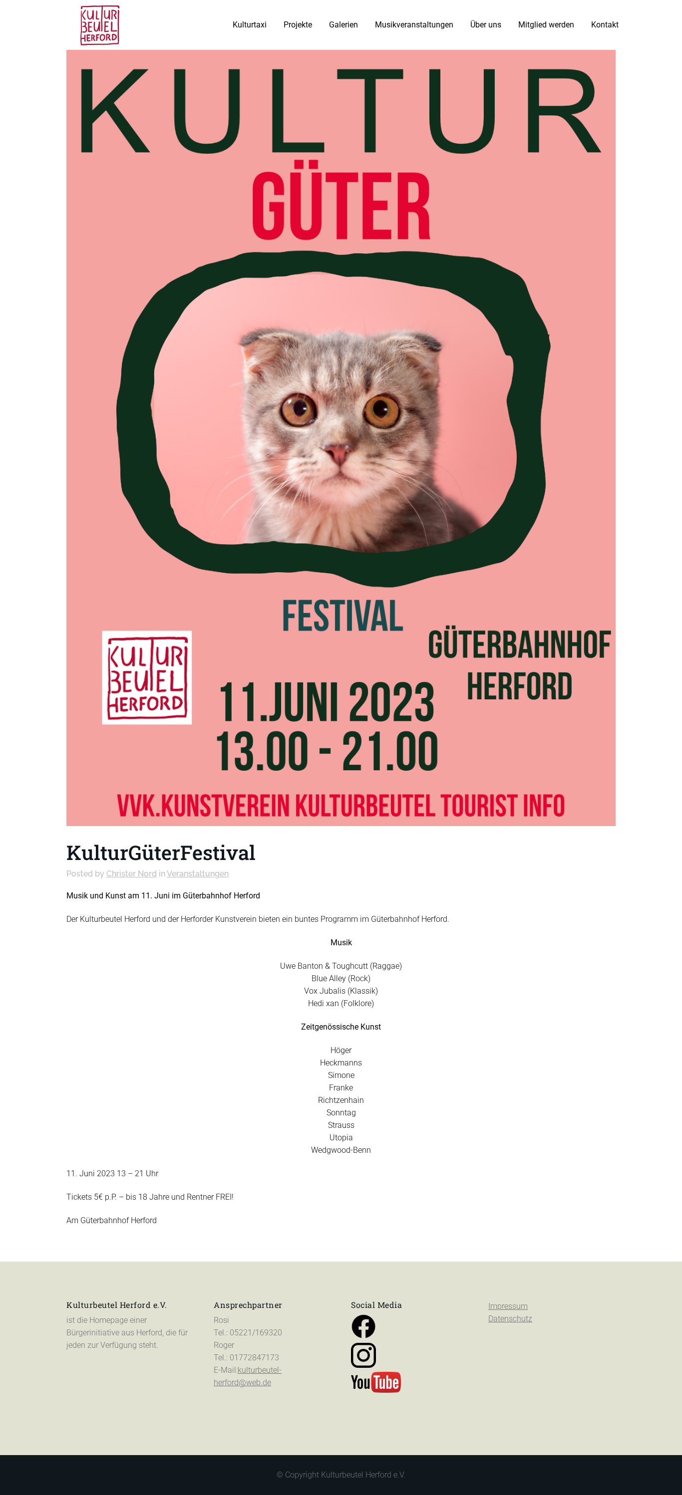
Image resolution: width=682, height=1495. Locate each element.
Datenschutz (510, 1318)
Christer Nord (131, 873)
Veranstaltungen (198, 873)
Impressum (508, 1306)
